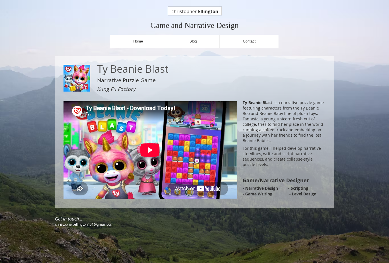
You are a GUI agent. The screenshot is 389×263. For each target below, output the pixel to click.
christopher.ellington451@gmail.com (84, 224)
